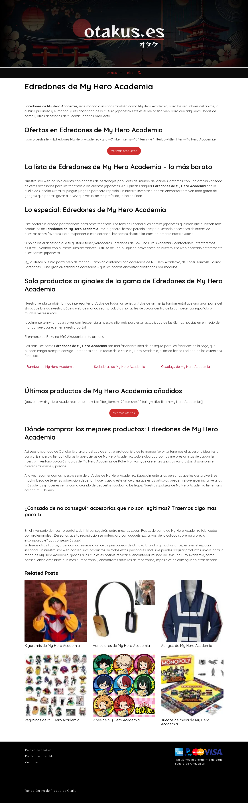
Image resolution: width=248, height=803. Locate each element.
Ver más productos (124, 151)
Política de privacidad (40, 756)
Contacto (31, 762)
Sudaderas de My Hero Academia (119, 367)
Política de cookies (38, 750)
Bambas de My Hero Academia (50, 367)
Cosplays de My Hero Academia (185, 367)
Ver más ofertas (124, 413)
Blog (130, 73)
